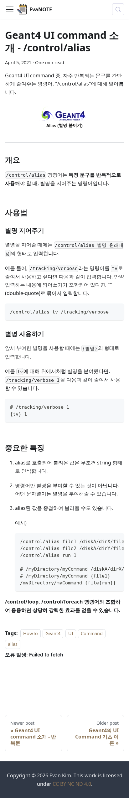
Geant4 (52, 633)
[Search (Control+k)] (118, 9)
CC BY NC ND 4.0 (72, 783)
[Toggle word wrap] (105, 541)
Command (92, 633)
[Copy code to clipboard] (116, 311)
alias (13, 644)
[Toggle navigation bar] (9, 9)
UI (70, 633)
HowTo (30, 633)
